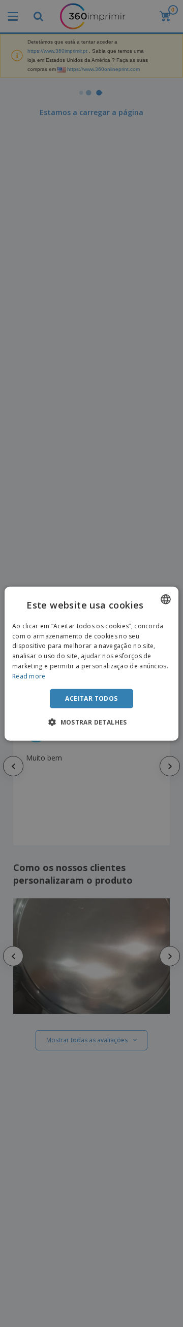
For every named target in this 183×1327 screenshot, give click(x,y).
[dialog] (91, 663)
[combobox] (166, 599)
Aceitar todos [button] (91, 698)
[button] (91, 722)
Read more (29, 676)
